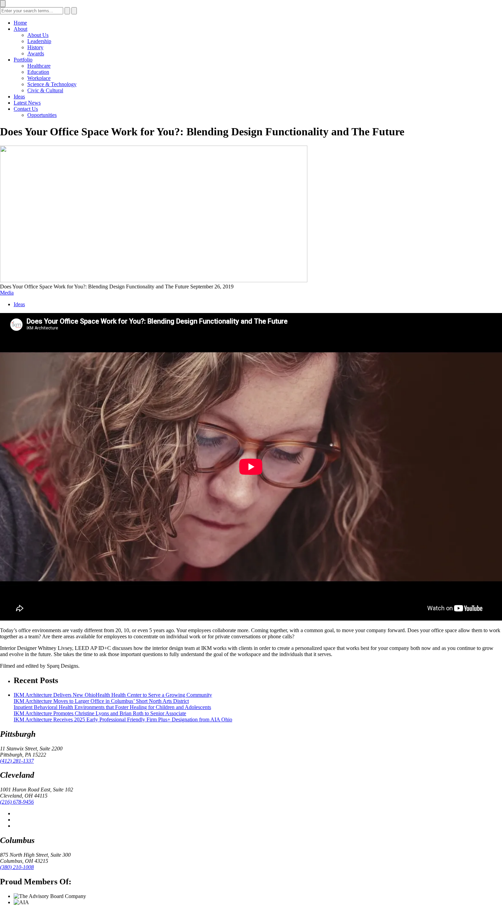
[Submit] (74, 10)
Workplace (39, 78)
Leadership (39, 41)
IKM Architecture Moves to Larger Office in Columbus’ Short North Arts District (101, 701)
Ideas (19, 96)
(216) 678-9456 (17, 802)
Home (20, 23)
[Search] (67, 10)
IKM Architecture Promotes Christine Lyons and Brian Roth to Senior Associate (100, 713)
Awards (35, 53)
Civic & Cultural (45, 90)
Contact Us (26, 109)
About (20, 29)
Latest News (27, 103)
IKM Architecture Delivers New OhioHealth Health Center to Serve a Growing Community (113, 695)
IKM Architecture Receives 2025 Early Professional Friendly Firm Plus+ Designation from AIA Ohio (123, 719)
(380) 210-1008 (17, 867)
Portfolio (23, 60)
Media (7, 293)
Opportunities (42, 115)
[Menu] (2, 3)
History (35, 47)
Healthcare (39, 66)
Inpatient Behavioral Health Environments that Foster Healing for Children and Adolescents (112, 707)
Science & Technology (51, 84)
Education (38, 72)
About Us (37, 35)
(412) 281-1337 (17, 761)
